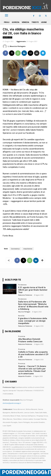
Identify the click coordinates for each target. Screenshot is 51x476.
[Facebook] (33, 15)
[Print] (36, 53)
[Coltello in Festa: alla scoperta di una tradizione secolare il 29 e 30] (9, 353)
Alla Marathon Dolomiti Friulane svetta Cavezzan (30, 340)
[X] (46, 15)
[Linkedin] (24, 53)
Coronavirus (15, 249)
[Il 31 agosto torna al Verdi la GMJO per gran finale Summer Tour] (9, 289)
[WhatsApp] (18, 53)
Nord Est (7, 37)
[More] (42, 260)
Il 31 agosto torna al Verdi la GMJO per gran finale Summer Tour (32, 290)
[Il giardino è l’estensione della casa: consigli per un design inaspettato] (9, 320)
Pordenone (22, 284)
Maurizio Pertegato (17, 46)
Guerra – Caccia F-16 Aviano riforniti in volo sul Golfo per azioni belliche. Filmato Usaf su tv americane (32, 370)
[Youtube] (46, 472)
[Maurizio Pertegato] (5, 46)
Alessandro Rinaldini (24, 376)
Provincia (21, 336)
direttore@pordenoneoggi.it (12, 403)
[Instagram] (39, 15)
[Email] (30, 53)
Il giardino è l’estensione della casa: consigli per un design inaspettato (32, 321)
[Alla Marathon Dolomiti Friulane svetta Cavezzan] (9, 341)
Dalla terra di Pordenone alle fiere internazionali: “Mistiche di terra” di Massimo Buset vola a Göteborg (33, 305)
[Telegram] (43, 53)
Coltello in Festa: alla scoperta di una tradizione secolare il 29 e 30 (33, 354)
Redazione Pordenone (25, 295)
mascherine (27, 249)
